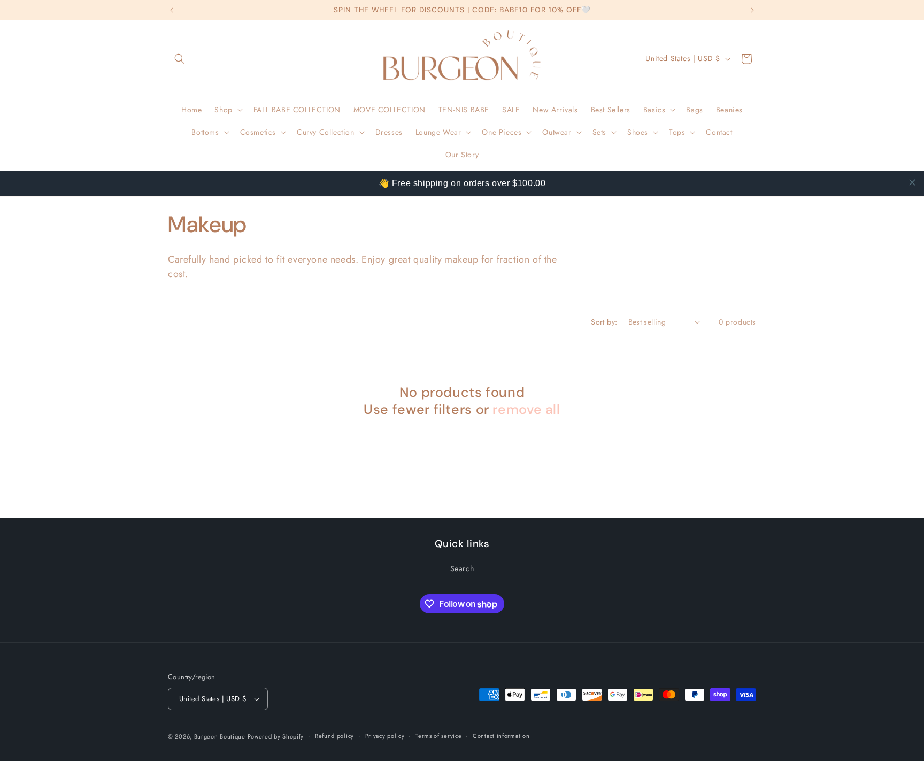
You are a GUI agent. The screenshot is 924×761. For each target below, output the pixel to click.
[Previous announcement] (171, 10)
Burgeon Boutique (221, 736)
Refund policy (334, 736)
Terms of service (438, 736)
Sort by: (604, 322)
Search (462, 568)
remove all (526, 409)
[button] (179, 59)
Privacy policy (385, 736)
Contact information (501, 736)
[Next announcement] (752, 10)
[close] (912, 182)
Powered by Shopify (276, 736)
